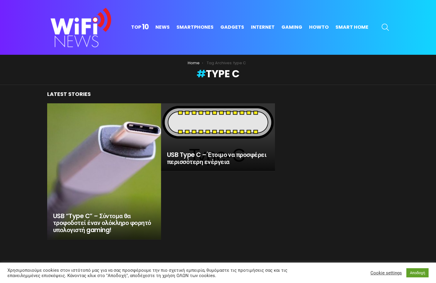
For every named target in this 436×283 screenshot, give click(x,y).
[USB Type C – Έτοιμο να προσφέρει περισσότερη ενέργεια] (218, 137)
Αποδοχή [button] (417, 273)
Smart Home (351, 27)
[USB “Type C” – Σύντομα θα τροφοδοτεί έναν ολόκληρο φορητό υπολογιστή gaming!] (104, 171)
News (162, 27)
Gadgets (232, 27)
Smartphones (195, 27)
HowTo (319, 27)
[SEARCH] (385, 27)
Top (140, 27)
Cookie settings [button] (386, 273)
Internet (263, 27)
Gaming (291, 27)
